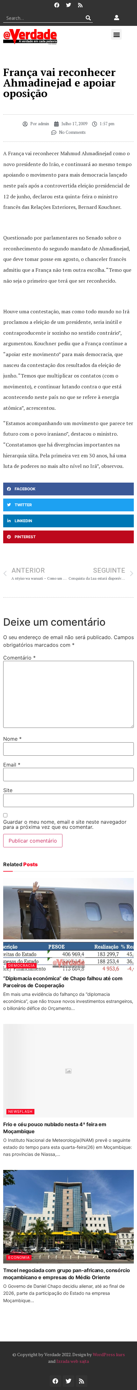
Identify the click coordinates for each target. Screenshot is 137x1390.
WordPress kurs (109, 1354)
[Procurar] (88, 17)
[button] (116, 34)
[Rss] (80, 5)
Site (7, 790)
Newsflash (20, 1111)
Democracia (21, 965)
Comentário (19, 657)
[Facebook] (57, 5)
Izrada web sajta (72, 1361)
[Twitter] (68, 5)
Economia (19, 1257)
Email (11, 764)
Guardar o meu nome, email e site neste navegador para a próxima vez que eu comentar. (64, 824)
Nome (12, 738)
